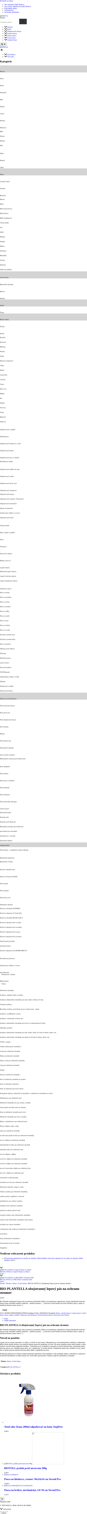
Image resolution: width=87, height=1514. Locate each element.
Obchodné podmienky (11, 12)
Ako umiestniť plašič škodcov (14, 4)
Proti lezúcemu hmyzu (45, 1315)
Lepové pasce (76, 1313)
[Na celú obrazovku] (3, 1511)
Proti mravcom (59, 1315)
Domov (2, 1283)
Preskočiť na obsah (6, 1)
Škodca (8, 1283)
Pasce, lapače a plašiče (12, 1315)
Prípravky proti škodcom (28, 1315)
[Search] (23, 21)
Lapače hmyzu (66, 1313)
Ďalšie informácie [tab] (10, 1320)
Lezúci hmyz (22, 1283)
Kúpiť (5, 1310)
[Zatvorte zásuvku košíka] (2, 1499)
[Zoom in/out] (1, 1511)
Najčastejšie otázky (10, 8)
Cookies (3, 1513)
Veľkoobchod (8, 10)
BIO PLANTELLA (13, 1367)
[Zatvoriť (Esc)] (7, 1511)
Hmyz (15, 1283)
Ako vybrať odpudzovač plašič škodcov (17, 6)
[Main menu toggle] (3, 44)
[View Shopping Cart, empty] (43, 50)
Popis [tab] (6, 1319)
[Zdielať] (5, 1511)
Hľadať (2, 18)
